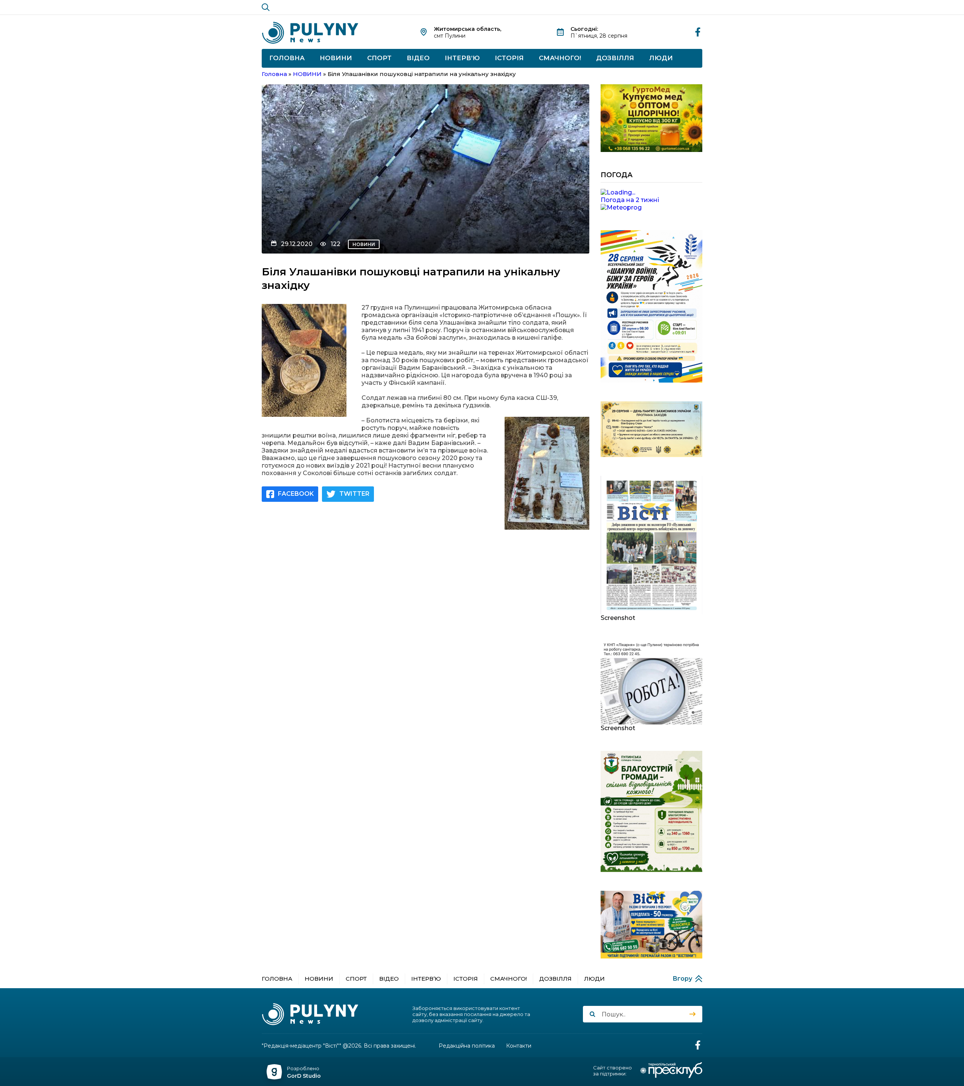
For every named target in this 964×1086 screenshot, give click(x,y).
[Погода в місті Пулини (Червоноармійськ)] (651, 192)
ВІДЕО (418, 58)
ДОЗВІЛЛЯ (615, 58)
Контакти (518, 1046)
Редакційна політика (467, 1046)
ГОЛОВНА (287, 58)
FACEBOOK (296, 493)
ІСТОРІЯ (509, 58)
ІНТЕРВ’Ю (462, 58)
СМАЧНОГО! (560, 58)
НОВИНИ (336, 58)
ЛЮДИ (661, 58)
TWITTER (354, 493)
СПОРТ (379, 58)
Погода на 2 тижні (630, 200)
